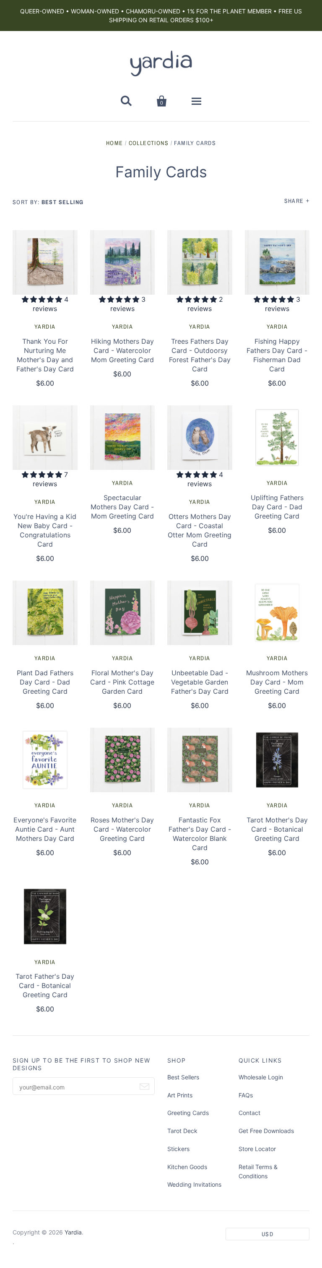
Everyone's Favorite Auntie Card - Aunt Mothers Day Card (44, 829)
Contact (249, 1112)
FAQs (246, 1095)
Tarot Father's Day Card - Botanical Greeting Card (45, 985)
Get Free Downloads (266, 1130)
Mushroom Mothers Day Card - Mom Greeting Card (277, 682)
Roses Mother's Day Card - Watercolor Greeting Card (122, 829)
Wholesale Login (261, 1077)
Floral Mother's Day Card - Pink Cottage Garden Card (122, 682)
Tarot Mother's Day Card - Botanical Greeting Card (277, 829)
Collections (149, 143)
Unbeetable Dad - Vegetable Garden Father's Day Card (200, 682)
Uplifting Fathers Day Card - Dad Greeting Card (277, 506)
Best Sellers (183, 1077)
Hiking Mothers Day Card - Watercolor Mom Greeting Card (122, 350)
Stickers (178, 1148)
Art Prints (179, 1095)
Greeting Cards (188, 1112)
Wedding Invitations (194, 1184)
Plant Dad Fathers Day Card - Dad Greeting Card (45, 682)
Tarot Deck (182, 1130)
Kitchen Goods (187, 1166)
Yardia (44, 326)
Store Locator (257, 1148)
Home (114, 143)
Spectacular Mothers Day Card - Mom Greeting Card (122, 506)
